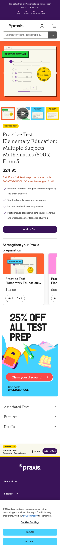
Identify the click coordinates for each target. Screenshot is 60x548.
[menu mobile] (4, 26)
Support (9, 494)
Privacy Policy (30, 516)
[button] (54, 26)
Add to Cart (15, 298)
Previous (4, 73)
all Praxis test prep (31, 4)
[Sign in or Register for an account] (42, 26)
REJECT (30, 532)
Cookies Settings (30, 522)
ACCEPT (30, 542)
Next (56, 73)
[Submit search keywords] (52, 35)
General (8, 481)
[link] (23, 270)
